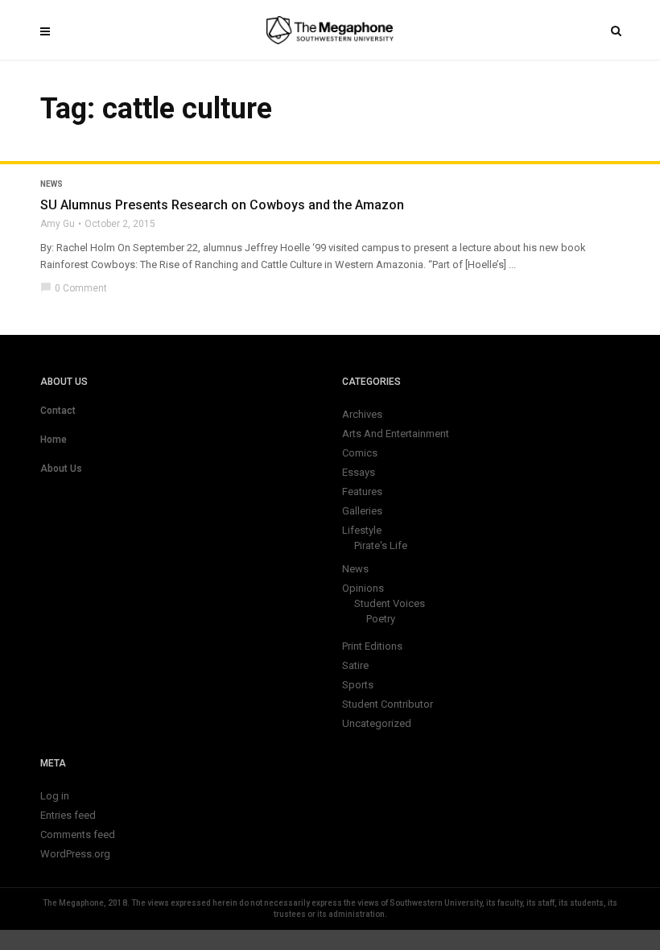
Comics (359, 453)
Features (362, 491)
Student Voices (389, 603)
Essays (358, 472)
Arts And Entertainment (395, 434)
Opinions (363, 588)
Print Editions (372, 646)
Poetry (380, 619)
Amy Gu (57, 223)
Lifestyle (362, 530)
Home (53, 439)
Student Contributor (387, 704)
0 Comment (73, 288)
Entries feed (68, 815)
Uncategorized (376, 723)
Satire (355, 665)
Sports (357, 685)
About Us (61, 468)
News (51, 184)
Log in (54, 796)
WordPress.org (75, 854)
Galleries (362, 511)
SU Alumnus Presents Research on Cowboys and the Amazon (222, 205)
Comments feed (77, 834)
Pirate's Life (380, 545)
